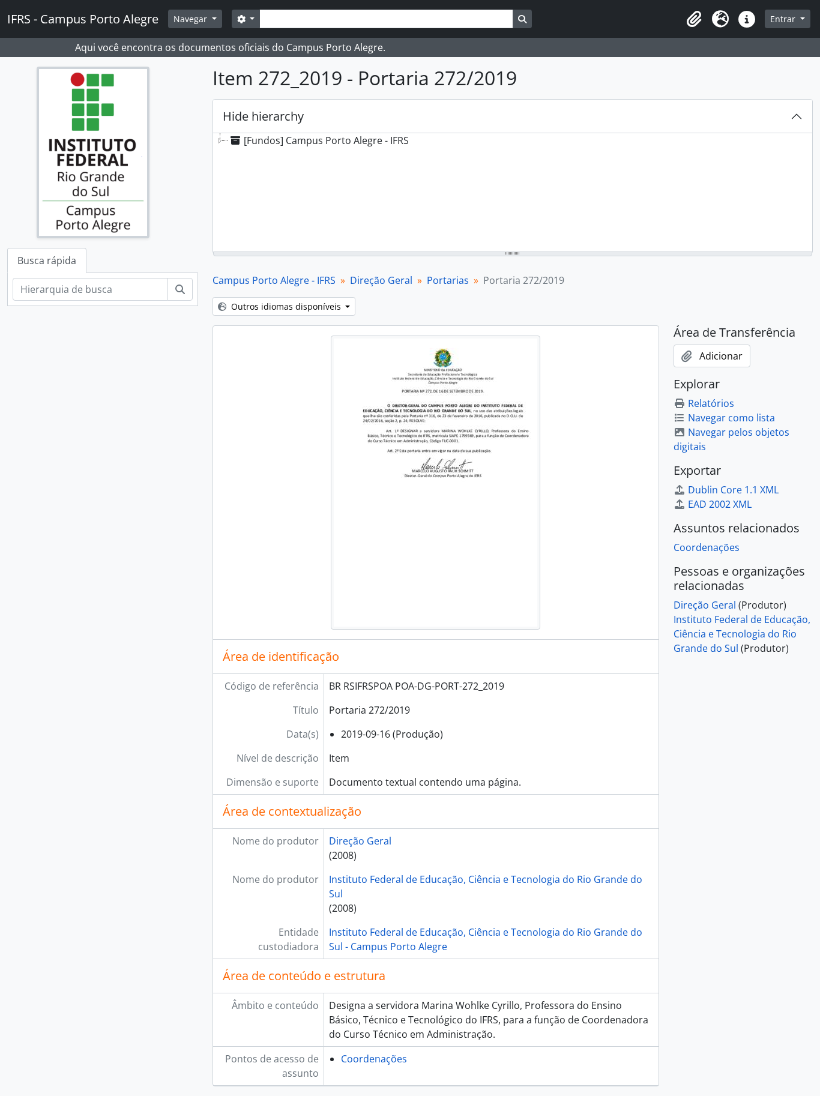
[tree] (513, 193)
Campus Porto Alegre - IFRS (274, 280)
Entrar (784, 19)
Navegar (191, 19)
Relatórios (711, 403)
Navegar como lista (731, 417)
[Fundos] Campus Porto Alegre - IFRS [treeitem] (326, 140)
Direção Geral (381, 280)
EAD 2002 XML (720, 504)
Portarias (448, 280)
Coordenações (374, 1058)
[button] (694, 19)
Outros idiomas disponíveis (286, 306)
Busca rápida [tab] (46, 260)
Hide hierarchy (263, 116)
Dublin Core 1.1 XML (733, 489)
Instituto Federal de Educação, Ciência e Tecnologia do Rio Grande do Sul (742, 634)
